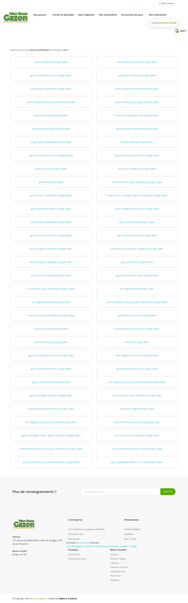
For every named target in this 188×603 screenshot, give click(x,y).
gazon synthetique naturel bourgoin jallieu (137, 235)
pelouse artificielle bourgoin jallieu (137, 142)
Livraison (114, 554)
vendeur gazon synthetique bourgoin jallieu (51, 222)
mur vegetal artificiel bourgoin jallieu (137, 288)
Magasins (114, 580)
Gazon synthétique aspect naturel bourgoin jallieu (137, 422)
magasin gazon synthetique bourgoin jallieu (51, 142)
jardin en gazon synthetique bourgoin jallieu (51, 195)
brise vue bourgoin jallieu (137, 342)
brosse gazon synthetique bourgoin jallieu (51, 275)
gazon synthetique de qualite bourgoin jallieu (137, 275)
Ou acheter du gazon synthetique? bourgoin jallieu (51, 288)
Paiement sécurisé (119, 567)
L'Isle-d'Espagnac (74, 546)
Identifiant (129, 534)
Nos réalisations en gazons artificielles (86, 529)
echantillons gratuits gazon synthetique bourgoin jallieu (137, 248)
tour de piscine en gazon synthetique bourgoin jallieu (137, 182)
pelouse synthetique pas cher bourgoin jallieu (137, 115)
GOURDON (89, 546)
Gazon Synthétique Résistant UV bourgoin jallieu (51, 408)
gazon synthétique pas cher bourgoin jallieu (137, 368)
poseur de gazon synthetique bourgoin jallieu (51, 248)
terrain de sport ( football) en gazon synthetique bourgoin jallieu (137, 195)
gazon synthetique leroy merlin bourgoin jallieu (137, 155)
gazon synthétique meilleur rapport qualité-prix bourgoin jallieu (51, 435)
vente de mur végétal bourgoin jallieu (137, 408)
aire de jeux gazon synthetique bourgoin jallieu (137, 435)
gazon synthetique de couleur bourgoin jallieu (137, 102)
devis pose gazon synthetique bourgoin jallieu (51, 262)
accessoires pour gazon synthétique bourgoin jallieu (137, 395)
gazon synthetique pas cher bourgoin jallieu (51, 75)
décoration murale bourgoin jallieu (51, 342)
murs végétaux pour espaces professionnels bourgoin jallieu (137, 382)
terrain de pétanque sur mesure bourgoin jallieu (137, 328)
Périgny (133, 546)
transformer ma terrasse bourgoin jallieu (137, 315)
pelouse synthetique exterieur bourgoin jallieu (137, 88)
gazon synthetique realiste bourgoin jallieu (51, 208)
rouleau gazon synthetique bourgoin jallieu (51, 88)
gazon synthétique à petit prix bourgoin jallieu (51, 395)
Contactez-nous (75, 534)
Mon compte (130, 538)
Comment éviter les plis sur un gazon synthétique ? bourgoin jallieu (51, 448)
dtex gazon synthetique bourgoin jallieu (137, 168)
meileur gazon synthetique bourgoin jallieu (137, 62)
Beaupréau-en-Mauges (108, 546)
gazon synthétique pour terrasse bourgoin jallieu (51, 355)
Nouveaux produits (77, 558)
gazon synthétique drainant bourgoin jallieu (51, 368)
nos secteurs (83, 542)
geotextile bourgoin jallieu (51, 182)
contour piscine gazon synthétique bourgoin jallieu (51, 315)
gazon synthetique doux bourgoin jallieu (51, 382)
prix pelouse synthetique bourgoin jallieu (51, 128)
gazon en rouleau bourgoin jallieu (51, 168)
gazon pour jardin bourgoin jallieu (137, 262)
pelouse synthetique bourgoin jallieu (51, 115)
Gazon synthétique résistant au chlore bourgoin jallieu (137, 448)
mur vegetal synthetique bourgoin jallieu (51, 302)
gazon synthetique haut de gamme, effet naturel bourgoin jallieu (137, 302)
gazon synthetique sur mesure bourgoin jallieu (51, 155)
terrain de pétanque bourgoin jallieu (51, 328)
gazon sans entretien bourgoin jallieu (137, 222)
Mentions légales (132, 529)
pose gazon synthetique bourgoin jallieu (137, 75)
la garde (124, 546)
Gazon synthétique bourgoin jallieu (51, 62)
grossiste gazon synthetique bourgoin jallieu (137, 128)
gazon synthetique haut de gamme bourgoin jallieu (51, 102)
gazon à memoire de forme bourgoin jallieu (51, 235)
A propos (114, 563)
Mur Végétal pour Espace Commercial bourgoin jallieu (51, 422)
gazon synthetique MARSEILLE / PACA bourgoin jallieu (137, 462)
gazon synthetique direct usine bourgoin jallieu (137, 208)
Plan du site (73, 538)
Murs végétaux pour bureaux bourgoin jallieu (137, 355)
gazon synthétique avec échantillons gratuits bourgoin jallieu (51, 462)
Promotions (74, 554)
